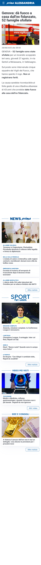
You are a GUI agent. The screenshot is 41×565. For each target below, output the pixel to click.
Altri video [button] (33, 408)
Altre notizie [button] (32, 290)
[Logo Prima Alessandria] (20, 3)
